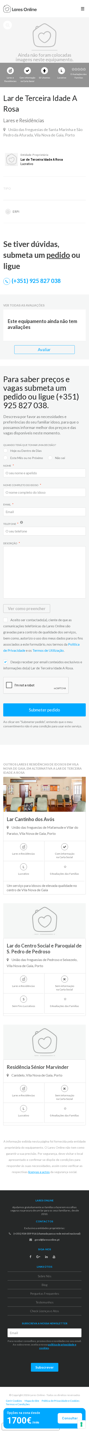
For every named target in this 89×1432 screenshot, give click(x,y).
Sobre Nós (44, 1276)
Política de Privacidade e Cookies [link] (60, 1400)
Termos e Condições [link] (18, 1404)
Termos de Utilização (48, 650)
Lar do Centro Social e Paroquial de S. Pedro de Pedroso (44, 948)
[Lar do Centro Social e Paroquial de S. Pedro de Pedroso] (44, 920)
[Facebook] (30, 1256)
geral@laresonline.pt (47, 1239)
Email (7, 504)
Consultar (70, 1418)
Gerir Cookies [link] (14, 1400)
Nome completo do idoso (21, 485)
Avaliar (44, 349)
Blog (44, 1285)
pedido (58, 255)
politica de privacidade (61, 1344)
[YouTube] (54, 1256)
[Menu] (82, 8)
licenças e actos (39, 1172)
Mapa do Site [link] (32, 1400)
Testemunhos (45, 1302)
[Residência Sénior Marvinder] (44, 1042)
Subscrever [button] (44, 1367)
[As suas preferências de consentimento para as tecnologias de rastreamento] (81, 1424)
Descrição (10, 543)
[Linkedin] (46, 1256)
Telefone (9, 524)
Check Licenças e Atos (44, 1311)
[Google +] (38, 1256)
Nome (7, 465)
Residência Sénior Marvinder (38, 1067)
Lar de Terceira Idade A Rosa (42, 159)
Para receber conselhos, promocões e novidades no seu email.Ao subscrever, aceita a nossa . (44, 1344)
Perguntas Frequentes (44, 1293)
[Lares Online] (20, 9)
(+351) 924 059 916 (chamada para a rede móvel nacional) (46, 1233)
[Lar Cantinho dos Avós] (44, 794)
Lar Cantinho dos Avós (30, 819)
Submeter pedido (44, 709)
